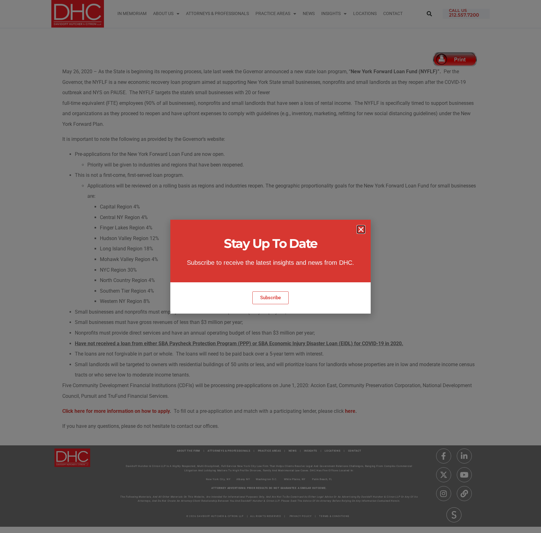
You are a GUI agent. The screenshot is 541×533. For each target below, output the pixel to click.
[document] (270, 266)
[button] (361, 229)
